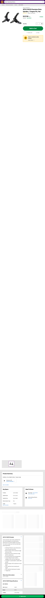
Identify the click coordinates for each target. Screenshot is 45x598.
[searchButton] (43, 2)
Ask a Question (33, 13)
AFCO (24, 7)
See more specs (5, 504)
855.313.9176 (35, 492)
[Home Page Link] (2, 2)
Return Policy (30, 498)
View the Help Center (31, 493)
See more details (6, 484)
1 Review (29, 13)
